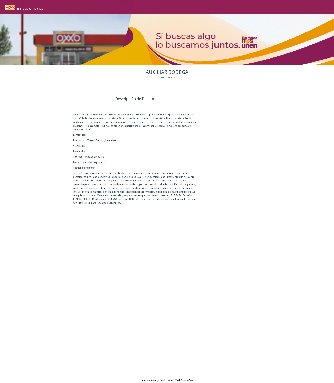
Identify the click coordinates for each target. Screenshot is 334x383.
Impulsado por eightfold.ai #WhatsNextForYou (167, 379)
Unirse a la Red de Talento (31, 9)
